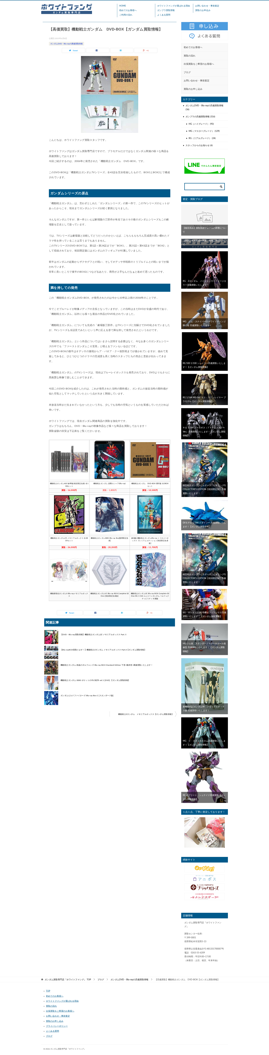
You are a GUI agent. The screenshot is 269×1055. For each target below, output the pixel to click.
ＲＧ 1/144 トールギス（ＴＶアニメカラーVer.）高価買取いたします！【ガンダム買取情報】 (204, 432)
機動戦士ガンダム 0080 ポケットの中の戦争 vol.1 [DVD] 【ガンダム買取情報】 (95, 680)
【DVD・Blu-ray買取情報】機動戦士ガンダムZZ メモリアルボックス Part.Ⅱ (94, 634)
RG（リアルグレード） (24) (202, 138)
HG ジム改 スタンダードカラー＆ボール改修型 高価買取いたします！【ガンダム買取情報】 (204, 647)
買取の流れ (51, 1006)
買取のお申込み (202, 10)
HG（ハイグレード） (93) (201, 124)
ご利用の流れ (125, 15)
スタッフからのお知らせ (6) (199, 145)
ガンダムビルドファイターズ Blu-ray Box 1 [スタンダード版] (87, 695)
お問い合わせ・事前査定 (207, 6)
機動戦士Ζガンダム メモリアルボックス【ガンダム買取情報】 (145, 714)
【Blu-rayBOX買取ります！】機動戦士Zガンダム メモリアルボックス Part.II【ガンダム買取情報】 (103, 650)
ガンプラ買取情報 (166, 10)
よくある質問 (163, 15)
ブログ (49, 1036)
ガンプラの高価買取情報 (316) (200, 117)
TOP (68, 980)
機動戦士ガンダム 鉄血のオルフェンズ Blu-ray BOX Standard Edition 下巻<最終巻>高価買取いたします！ (107, 665)
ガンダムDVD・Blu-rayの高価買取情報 (66, 44)
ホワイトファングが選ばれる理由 (173, 6)
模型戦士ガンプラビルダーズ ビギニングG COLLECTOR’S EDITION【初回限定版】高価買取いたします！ (205, 489)
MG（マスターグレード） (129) (204, 131)
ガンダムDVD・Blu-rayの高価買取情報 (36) (204, 108)
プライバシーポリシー (57, 1026)
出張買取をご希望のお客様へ (60, 1011)
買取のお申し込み (54, 1021)
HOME (122, 6)
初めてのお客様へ (128, 10)
